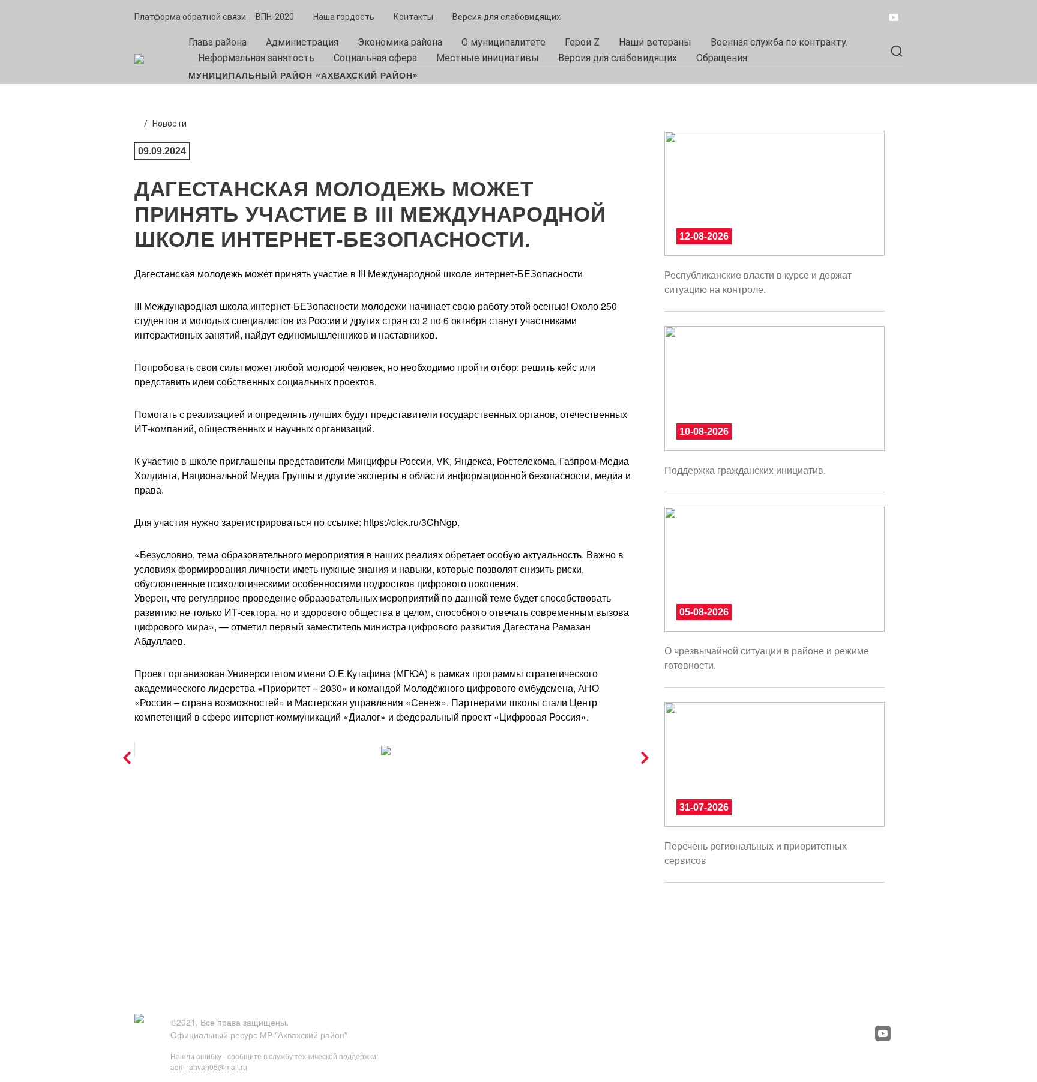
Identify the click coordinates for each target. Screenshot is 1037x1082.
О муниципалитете (503, 42)
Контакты (413, 17)
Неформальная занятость (256, 58)
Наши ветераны (655, 42)
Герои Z (582, 42)
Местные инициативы (487, 58)
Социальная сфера (375, 58)
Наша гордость (343, 17)
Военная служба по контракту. (779, 42)
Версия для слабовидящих (506, 17)
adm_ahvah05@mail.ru (208, 1067)
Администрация (302, 42)
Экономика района (400, 42)
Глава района (217, 42)
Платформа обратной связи (190, 17)
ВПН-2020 (275, 17)
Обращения (721, 58)
